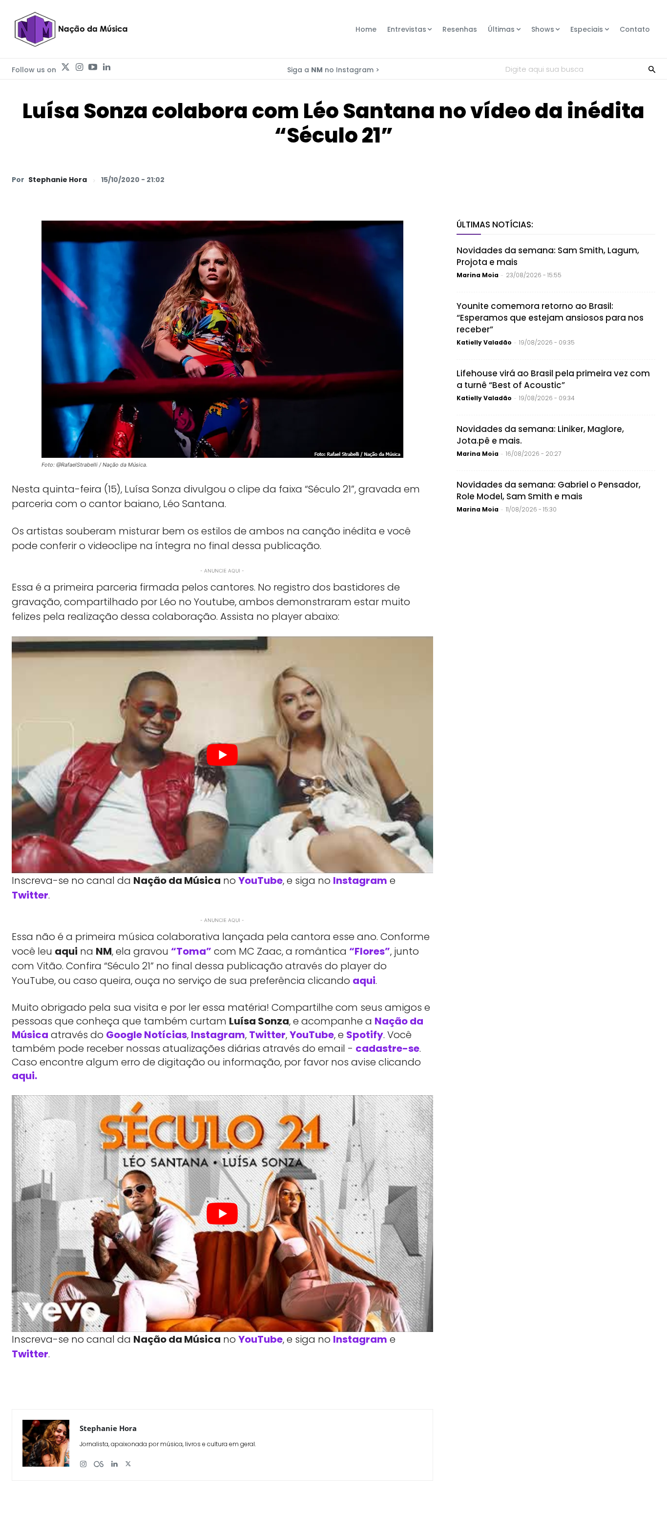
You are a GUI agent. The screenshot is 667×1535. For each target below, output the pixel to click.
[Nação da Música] (70, 29)
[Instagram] (79, 67)
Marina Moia (478, 275)
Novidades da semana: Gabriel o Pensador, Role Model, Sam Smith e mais (549, 490)
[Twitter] (65, 67)
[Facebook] (554, 179)
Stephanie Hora (57, 179)
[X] (532, 179)
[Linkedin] (106, 67)
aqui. (24, 1076)
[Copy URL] (622, 179)
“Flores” (369, 951)
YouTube (260, 880)
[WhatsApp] (510, 179)
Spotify (364, 1035)
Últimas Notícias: (495, 224)
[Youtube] (92, 67)
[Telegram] (577, 179)
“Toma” (191, 951)
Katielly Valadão (484, 342)
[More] (645, 179)
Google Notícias (146, 1035)
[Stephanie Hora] (45, 1445)
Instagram (360, 880)
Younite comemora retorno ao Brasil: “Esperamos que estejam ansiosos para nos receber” (550, 317)
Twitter (30, 895)
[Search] (651, 69)
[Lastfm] (99, 1460)
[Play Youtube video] (222, 754)
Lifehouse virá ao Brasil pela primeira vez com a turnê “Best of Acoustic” (553, 379)
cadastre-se (387, 1048)
